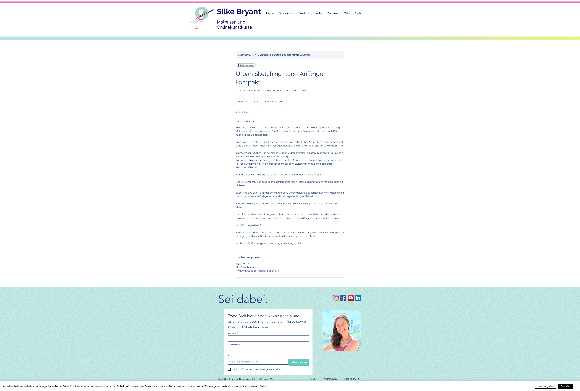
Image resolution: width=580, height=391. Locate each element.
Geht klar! (565, 386)
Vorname (233, 333)
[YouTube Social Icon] (351, 298)
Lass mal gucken (546, 386)
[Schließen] (576, 386)
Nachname (234, 344)
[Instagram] (336, 298)
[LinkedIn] (358, 298)
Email (231, 356)
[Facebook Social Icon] (343, 298)
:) (267, 386)
